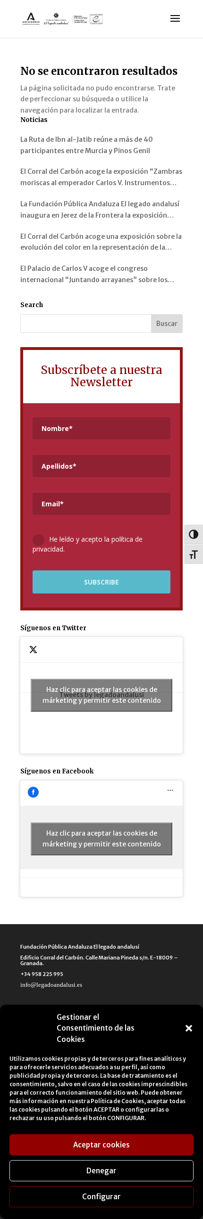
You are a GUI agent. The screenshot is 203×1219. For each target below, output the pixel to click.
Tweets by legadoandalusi (101, 695)
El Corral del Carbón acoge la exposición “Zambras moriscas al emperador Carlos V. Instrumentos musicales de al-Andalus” (101, 178)
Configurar (101, 1196)
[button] (189, 1028)
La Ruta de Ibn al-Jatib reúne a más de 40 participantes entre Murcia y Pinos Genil (86, 145)
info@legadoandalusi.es (51, 984)
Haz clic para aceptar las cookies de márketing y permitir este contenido (101, 695)
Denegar (101, 1170)
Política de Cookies (117, 1101)
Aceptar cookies (101, 1144)
